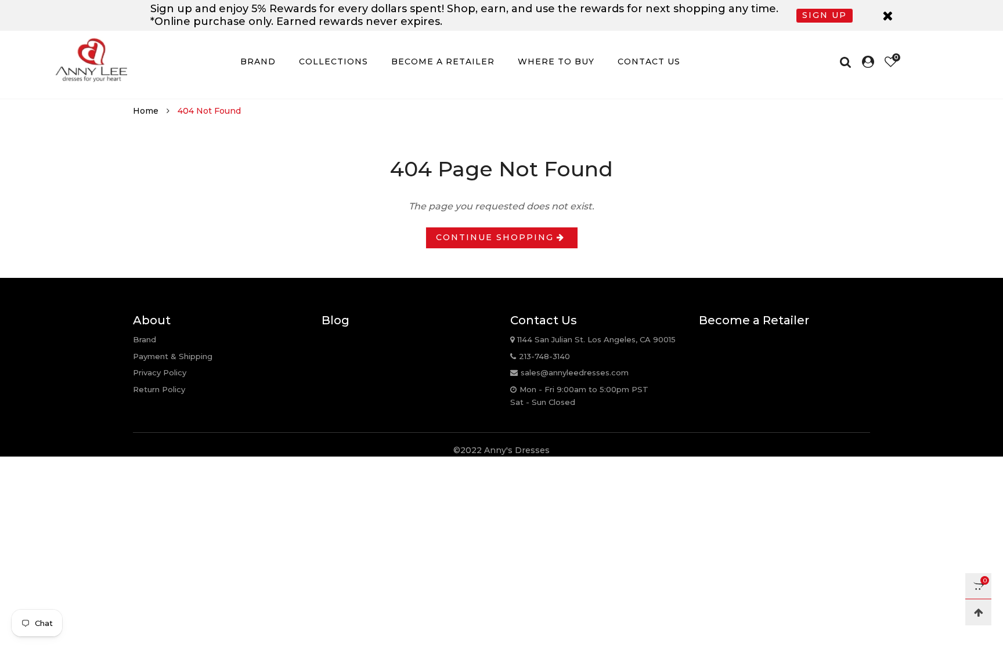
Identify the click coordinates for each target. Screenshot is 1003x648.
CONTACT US (649, 61)
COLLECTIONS (333, 61)
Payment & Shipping (172, 356)
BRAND (258, 61)
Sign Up (824, 15)
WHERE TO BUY (556, 61)
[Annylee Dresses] (91, 60)
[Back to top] (978, 612)
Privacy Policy (159, 372)
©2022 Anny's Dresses (501, 450)
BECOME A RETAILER (443, 61)
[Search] (848, 62)
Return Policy (159, 389)
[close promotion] (887, 15)
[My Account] (868, 62)
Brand (144, 339)
